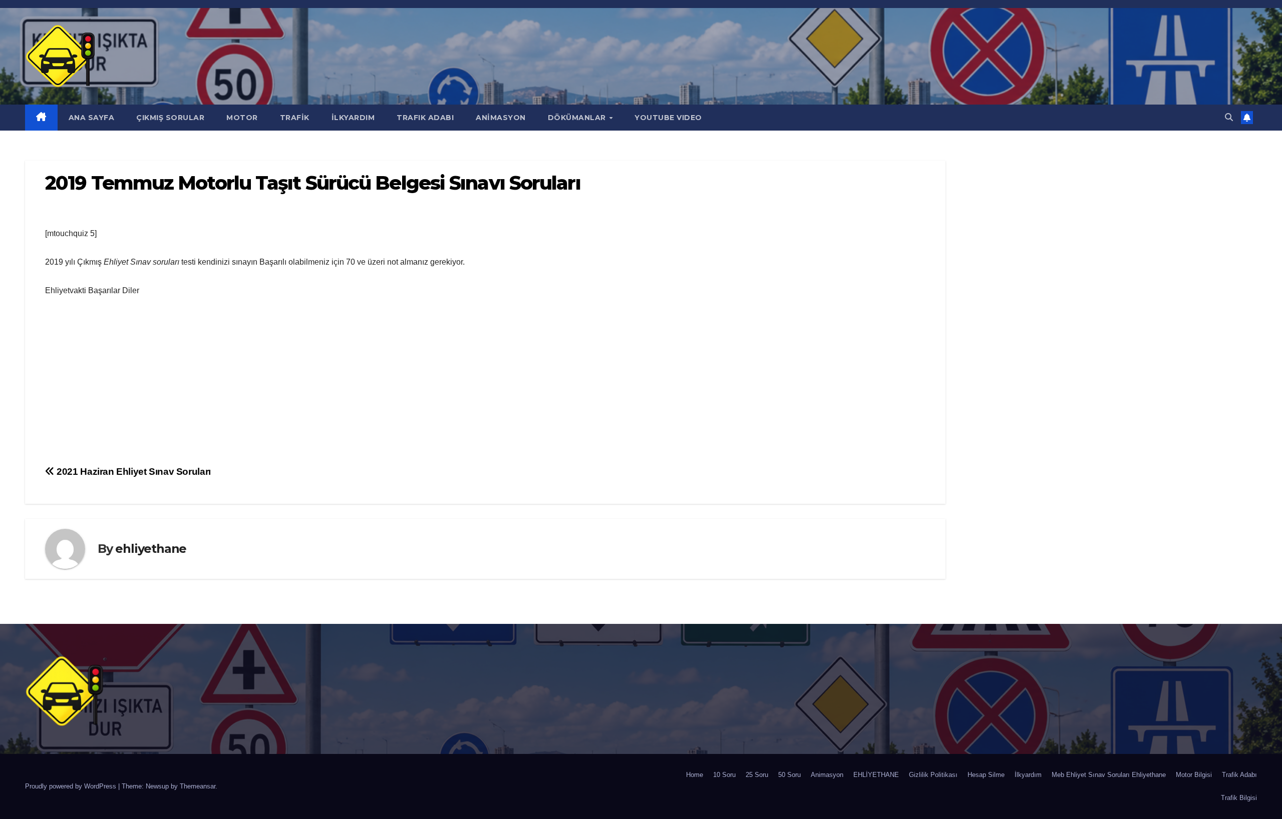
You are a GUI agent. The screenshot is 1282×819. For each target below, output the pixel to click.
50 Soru (789, 774)
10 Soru (724, 774)
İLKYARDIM (353, 117)
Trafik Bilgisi (1239, 797)
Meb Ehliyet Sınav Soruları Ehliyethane (1109, 774)
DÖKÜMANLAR (578, 117)
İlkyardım (1028, 774)
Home (694, 774)
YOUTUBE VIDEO (668, 117)
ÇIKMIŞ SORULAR (170, 117)
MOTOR (242, 117)
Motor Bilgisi (1194, 774)
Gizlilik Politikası (933, 774)
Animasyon (827, 774)
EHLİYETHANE (876, 774)
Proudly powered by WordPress (71, 786)
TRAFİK (294, 117)
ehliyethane (150, 548)
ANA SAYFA (92, 117)
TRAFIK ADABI (425, 117)
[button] (1229, 117)
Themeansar (197, 786)
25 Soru (757, 774)
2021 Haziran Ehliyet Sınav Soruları (133, 471)
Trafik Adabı (1239, 774)
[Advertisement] (485, 382)
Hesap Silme (986, 774)
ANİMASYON (501, 117)
